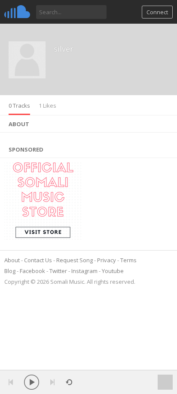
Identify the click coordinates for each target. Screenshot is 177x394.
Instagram (84, 271)
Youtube (113, 271)
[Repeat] (69, 382)
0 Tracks (19, 105)
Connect (157, 12)
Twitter (58, 271)
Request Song (74, 260)
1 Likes (47, 105)
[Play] (31, 382)
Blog (9, 271)
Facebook (32, 271)
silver (63, 48)
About (12, 260)
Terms (128, 260)
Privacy (106, 260)
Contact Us (38, 260)
